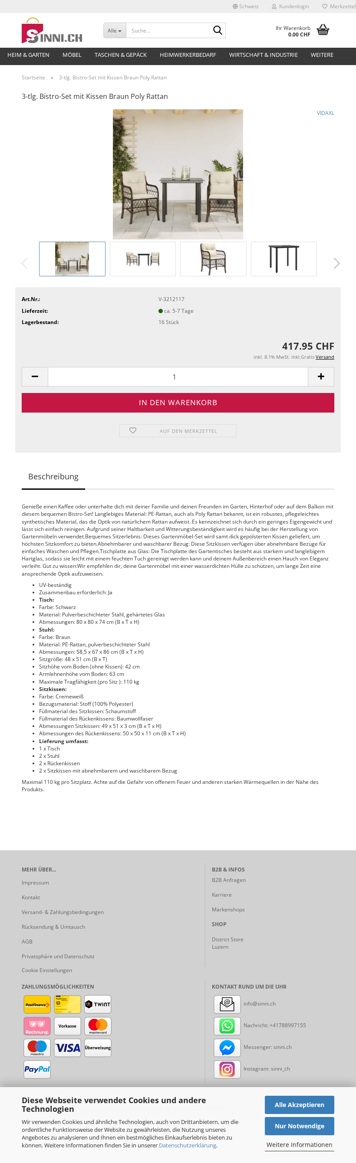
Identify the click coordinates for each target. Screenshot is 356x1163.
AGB (27, 941)
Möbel (72, 55)
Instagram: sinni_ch (266, 1068)
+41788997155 (288, 1025)
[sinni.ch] (56, 30)
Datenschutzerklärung (187, 1145)
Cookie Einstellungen (47, 970)
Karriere (222, 894)
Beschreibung (53, 476)
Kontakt (31, 897)
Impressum (35, 882)
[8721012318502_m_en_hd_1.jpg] (178, 173)
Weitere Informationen (300, 1144)
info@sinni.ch (259, 1003)
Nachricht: (256, 1025)
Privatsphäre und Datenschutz (58, 956)
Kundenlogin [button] (293, 6)
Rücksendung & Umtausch (53, 926)
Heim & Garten (28, 55)
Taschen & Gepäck (121, 55)
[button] (245, 6)
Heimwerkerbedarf (188, 55)
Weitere (322, 55)
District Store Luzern (228, 943)
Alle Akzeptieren (299, 1105)
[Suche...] (217, 31)
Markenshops (228, 909)
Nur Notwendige (299, 1126)
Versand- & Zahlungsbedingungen (63, 912)
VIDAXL (325, 113)
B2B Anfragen (229, 880)
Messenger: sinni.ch (267, 1047)
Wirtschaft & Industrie (263, 55)
